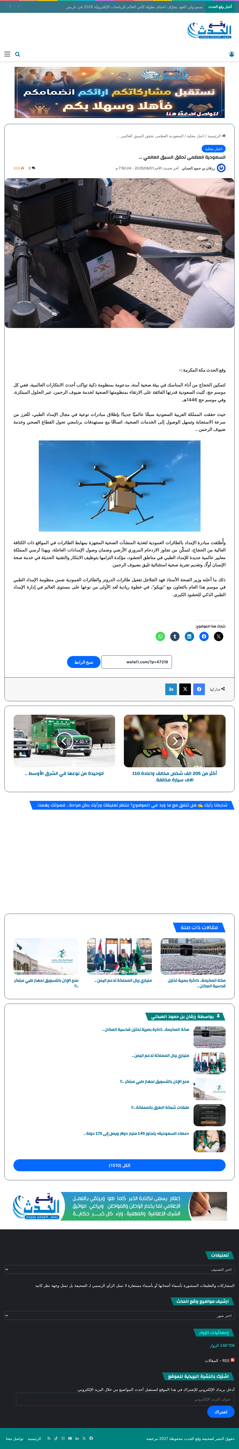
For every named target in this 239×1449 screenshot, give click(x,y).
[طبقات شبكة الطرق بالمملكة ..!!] (210, 1115)
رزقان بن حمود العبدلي (198, 168)
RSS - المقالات (218, 1360)
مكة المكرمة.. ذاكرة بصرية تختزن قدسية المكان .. (197, 983)
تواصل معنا (15, 1438)
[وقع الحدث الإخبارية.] (210, 30)
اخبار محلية (195, 135)
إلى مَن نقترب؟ (191, 6)
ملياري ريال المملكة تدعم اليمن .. (123, 980)
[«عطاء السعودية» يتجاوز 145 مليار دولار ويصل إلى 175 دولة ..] (210, 1141)
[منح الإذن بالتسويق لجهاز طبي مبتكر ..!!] (45, 956)
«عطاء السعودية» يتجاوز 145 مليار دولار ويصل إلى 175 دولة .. (136, 1133)
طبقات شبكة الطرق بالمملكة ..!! (160, 1107)
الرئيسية (215, 135)
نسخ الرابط (83, 662)
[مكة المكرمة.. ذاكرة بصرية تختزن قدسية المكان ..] (193, 956)
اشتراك (221, 1411)
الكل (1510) (119, 1165)
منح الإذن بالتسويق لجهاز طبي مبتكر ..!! (46, 983)
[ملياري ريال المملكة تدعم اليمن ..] (119, 956)
